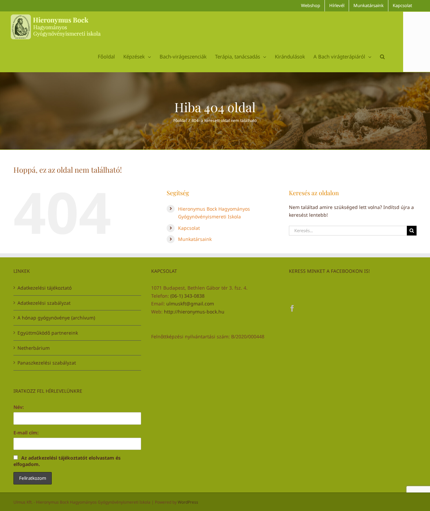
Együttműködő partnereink (47, 333)
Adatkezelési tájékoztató (44, 288)
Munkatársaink (195, 239)
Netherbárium (33, 348)
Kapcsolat (189, 228)
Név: (18, 407)
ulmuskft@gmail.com (190, 303)
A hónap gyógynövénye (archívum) (56, 317)
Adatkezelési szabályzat (44, 303)
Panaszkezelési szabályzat (46, 362)
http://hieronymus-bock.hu (194, 311)
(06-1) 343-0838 (187, 296)
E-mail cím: (26, 432)
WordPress (188, 502)
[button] (382, 57)
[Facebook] (292, 308)
